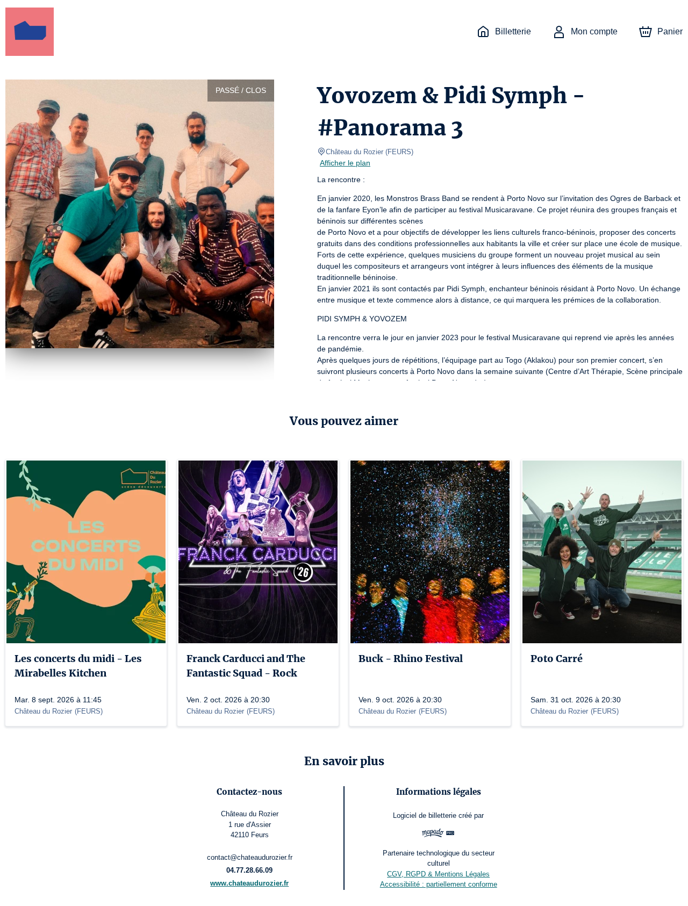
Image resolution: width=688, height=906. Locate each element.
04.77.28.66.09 (249, 870)
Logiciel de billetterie (424, 815)
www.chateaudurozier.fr (249, 883)
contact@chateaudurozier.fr (249, 857)
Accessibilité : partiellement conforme (438, 884)
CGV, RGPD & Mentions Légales (438, 874)
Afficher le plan (345, 163)
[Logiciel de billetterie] (438, 834)
